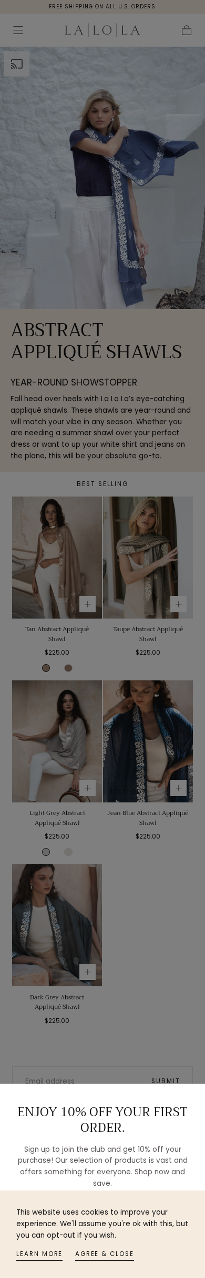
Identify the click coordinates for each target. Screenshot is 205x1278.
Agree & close (104, 1254)
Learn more (39, 1254)
